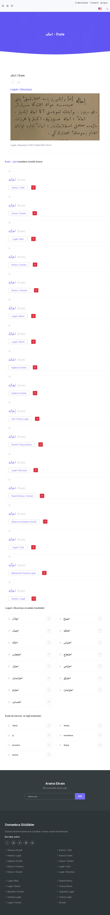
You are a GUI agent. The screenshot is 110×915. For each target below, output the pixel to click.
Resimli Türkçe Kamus (21, 444)
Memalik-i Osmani (15, 891)
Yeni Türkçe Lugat (20, 419)
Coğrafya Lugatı (66, 891)
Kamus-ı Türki (18, 187)
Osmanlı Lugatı (14, 897)
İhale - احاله (11, 161)
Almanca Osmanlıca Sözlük (24, 521)
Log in (104, 3)
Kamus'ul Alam (65, 855)
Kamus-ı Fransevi (19, 290)
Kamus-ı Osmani (18, 265)
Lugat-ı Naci (18, 239)
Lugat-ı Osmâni (14, 902)
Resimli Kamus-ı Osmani (22, 496)
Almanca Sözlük (14, 850)
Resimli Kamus (65, 880)
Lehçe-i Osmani (18, 213)
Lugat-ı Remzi (18, 316)
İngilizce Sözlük (18, 367)
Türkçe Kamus (65, 886)
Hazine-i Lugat (18, 598)
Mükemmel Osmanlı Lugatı (23, 573)
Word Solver (82, 3)
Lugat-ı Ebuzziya (21, 89)
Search (95, 3)
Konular (62, 902)
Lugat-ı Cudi (18, 547)
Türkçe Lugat (64, 897)
